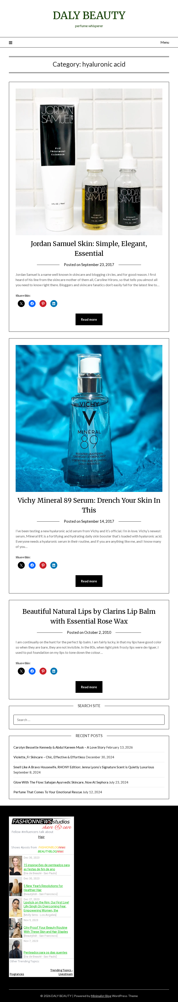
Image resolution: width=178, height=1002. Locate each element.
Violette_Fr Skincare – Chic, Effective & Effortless (49, 757)
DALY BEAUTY (89, 15)
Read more (89, 319)
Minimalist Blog (101, 996)
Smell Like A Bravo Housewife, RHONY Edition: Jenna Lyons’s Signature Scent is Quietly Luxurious (83, 767)
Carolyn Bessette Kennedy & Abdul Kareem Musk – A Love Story (59, 747)
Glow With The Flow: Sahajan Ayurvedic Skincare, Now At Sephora (60, 782)
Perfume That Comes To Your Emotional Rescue (47, 792)
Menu (164, 42)
